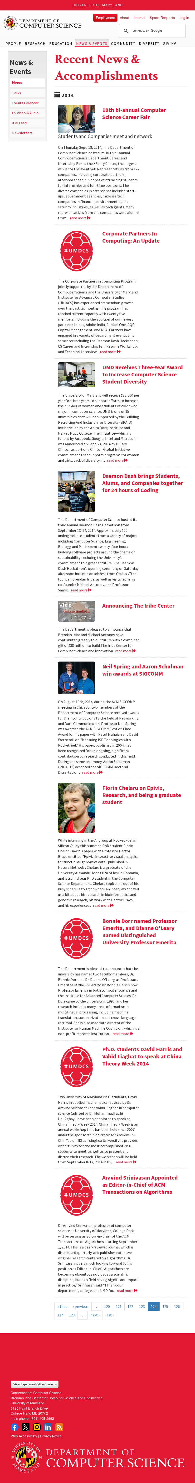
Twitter (25, 1427)
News (17, 82)
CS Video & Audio (25, 112)
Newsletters (22, 132)
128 (72, 1315)
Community (123, 43)
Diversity (149, 43)
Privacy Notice (51, 1435)
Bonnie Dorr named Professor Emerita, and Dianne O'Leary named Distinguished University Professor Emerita (139, 931)
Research (35, 43)
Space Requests (162, 17)
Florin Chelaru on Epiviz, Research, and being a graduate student (141, 795)
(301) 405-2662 (42, 1418)
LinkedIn (48, 1427)
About (124, 17)
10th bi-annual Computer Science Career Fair (134, 113)
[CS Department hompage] (97, 1455)
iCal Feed (19, 122)
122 (130, 1306)
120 (107, 1306)
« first (62, 1306)
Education (60, 43)
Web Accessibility (24, 1435)
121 (119, 1306)
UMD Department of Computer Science (43, 23)
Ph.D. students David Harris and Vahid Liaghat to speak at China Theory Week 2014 (142, 1056)
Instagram (37, 1427)
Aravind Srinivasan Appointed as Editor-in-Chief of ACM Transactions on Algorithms (140, 1184)
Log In (184, 17)
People (13, 43)
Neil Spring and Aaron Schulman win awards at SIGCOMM (142, 670)
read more (78, 218)
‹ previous (80, 1306)
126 (177, 1306)
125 (165, 1306)
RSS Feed (59, 1427)
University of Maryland (98, 5)
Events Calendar (25, 103)
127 (60, 1315)
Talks (16, 93)
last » (109, 1315)
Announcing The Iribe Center (138, 605)
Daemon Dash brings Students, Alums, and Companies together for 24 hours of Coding (142, 483)
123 (142, 1306)
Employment (105, 17)
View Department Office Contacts (34, 1384)
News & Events (91, 43)
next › (94, 1315)
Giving (170, 43)
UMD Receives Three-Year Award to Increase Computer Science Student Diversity (142, 374)
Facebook (14, 1427)
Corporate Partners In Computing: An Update (131, 237)
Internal (139, 17)
